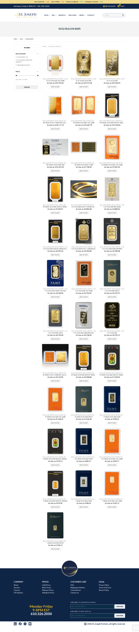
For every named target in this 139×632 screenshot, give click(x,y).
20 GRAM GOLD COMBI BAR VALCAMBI (55, 375)
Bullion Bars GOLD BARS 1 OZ (112, 331)
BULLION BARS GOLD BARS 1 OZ (112, 205)
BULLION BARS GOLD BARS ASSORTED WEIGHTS (61, 121)
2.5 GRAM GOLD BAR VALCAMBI (112, 459)
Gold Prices (46, 585)
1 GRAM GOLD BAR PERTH (55, 543)
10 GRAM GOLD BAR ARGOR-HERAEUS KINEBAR (112, 375)
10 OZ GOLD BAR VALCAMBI (55, 81)
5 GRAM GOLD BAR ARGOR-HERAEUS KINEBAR (55, 459)
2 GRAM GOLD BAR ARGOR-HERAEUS (55, 501)
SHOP (46, 15)
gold (21, 39)
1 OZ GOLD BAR (112, 333)
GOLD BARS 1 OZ (22, 57)
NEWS (81, 15)
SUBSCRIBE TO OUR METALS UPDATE (83, 602)
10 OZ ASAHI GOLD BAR (83, 81)
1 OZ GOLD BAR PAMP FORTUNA (55, 291)
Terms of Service (105, 587)
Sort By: (44, 46)
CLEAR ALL (27, 87)
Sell (53, 15)
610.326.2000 (41, 614)
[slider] (16, 75)
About (16, 585)
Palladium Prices (48, 593)
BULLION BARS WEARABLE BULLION (84, 205)
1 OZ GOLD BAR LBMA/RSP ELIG (83, 333)
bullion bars (29, 39)
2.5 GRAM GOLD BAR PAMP (84, 459)
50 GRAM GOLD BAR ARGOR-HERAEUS (55, 207)
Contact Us (74, 593)
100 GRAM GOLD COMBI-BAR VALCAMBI (55, 123)
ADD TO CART (55, 87)
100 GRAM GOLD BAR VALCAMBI (83, 123)
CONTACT (91, 15)
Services (61, 15)
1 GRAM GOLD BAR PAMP (83, 501)
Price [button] (18, 72)
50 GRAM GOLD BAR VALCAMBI (112, 165)
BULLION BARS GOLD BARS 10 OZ (83, 79)
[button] (121, 6)
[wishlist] (51, 87)
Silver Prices (46, 587)
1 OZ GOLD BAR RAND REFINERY (112, 249)
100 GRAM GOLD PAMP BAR (55, 165)
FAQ (72, 585)
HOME (15, 39)
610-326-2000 (43, 6)
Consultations (75, 590)
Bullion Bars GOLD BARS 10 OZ (55, 79)
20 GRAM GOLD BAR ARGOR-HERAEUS (83, 375)
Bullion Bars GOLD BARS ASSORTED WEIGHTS (118, 373)
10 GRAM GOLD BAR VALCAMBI (55, 417)
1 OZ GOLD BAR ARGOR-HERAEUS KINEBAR (55, 249)
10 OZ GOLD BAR (112, 81)
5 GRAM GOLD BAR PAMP (112, 417)
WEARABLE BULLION (23, 65)
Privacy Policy (104, 585)
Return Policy (104, 590)
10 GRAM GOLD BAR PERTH (84, 417)
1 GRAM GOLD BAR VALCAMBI (112, 501)
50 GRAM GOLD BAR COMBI (83, 165)
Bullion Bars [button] (21, 54)
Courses (17, 590)
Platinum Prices (48, 590)
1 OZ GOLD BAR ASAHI (55, 333)
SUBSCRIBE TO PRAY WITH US (80, 611)
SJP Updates (18, 593)
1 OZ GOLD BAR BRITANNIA (112, 207)
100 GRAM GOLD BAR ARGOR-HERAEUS (112, 123)
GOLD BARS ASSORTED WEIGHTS (24, 61)
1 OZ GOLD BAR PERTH (112, 291)
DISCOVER (72, 15)
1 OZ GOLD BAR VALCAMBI (83, 291)
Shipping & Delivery (77, 587)
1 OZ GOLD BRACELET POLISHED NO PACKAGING (83, 207)
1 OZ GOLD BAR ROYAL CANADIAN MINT (83, 249)
